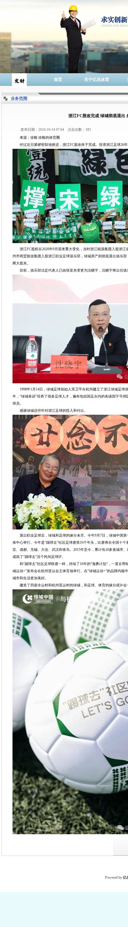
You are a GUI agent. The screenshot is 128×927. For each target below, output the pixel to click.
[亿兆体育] (19, 79)
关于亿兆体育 (96, 79)
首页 (58, 79)
